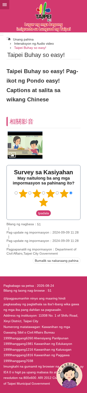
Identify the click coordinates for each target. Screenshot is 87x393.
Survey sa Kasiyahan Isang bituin (23, 193)
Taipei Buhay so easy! (30, 48)
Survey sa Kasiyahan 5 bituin (43, 202)
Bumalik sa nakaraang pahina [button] (56, 260)
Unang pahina (23, 39)
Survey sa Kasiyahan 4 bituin (64, 193)
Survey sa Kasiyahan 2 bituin (36, 193)
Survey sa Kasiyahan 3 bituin (50, 193)
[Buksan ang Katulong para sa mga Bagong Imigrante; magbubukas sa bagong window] (69, 375)
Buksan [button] (4, 4)
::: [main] (7, 38)
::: (1, 34)
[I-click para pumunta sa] (25, 145)
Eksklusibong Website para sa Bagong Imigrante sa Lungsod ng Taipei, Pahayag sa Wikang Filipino (43, 16)
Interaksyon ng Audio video (34, 43)
